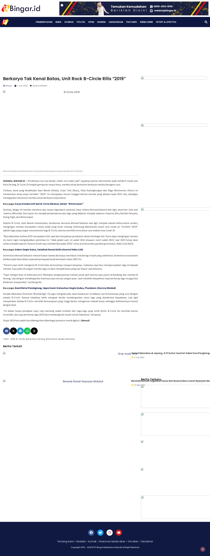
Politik (81, 22)
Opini (91, 22)
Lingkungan (116, 22)
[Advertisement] (105, 50)
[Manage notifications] (202, 549)
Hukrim (101, 22)
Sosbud (69, 22)
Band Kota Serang (35, 339)
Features (131, 22)
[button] (205, 22)
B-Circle (20, 339)
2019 (12, 339)
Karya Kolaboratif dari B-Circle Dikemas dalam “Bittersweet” (49, 203)
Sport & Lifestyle (166, 22)
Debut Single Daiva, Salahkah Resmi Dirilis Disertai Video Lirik (49, 249)
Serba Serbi (146, 22)
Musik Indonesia (66, 339)
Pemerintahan (44, 22)
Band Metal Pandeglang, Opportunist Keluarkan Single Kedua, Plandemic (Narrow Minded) (65, 287)
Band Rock (51, 339)
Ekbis (58, 22)
